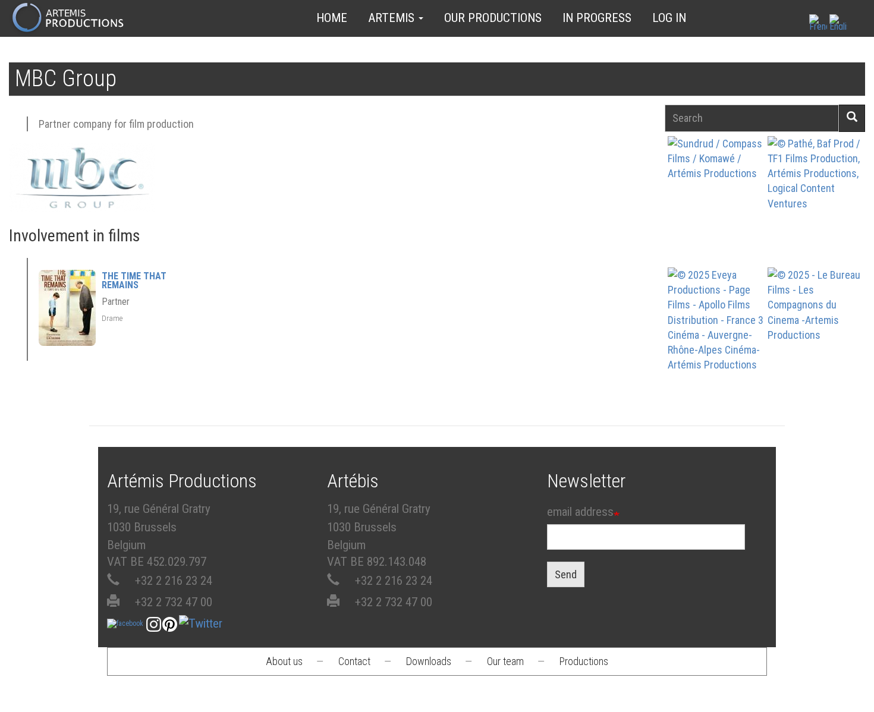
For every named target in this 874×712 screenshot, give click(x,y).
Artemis (392, 18)
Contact (354, 661)
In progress (596, 18)
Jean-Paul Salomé (815, 343)
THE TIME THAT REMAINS (134, 280)
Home (331, 18)
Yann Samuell (715, 343)
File (720, 172)
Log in (669, 18)
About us (284, 661)
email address (580, 512)
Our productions (493, 18)
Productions (583, 661)
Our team (505, 661)
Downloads (428, 661)
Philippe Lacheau (816, 211)
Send (566, 574)
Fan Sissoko (715, 200)
